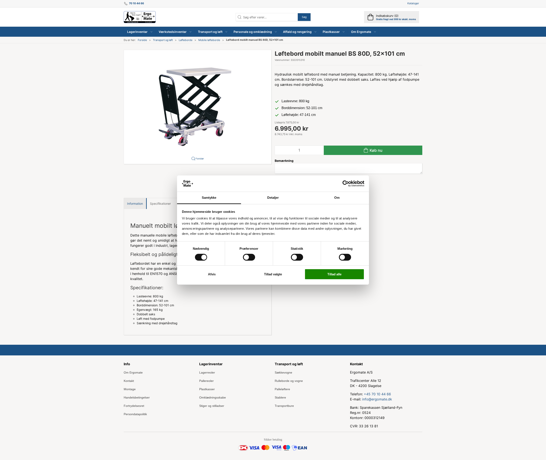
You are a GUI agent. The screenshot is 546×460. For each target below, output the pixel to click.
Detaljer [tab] (273, 197)
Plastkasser (207, 389)
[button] (139, 32)
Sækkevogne (283, 372)
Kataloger (413, 3)
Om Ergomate (133, 372)
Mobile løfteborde (209, 40)
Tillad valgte (273, 274)
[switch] (249, 257)
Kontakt (129, 381)
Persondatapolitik (135, 414)
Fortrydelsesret (134, 405)
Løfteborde (185, 40)
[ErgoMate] (140, 17)
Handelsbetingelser (137, 397)
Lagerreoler (207, 372)
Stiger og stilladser (211, 405)
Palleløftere (282, 389)
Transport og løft (163, 40)
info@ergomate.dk (377, 399)
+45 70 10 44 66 (377, 394)
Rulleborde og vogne (289, 381)
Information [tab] (135, 203)
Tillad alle (334, 274)
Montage (130, 389)
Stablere (280, 397)
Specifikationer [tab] (160, 203)
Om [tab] (337, 197)
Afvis (212, 274)
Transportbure (284, 405)
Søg (304, 17)
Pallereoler (206, 381)
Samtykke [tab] (209, 197)
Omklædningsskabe (212, 397)
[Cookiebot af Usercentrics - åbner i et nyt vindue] (345, 183)
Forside (142, 40)
